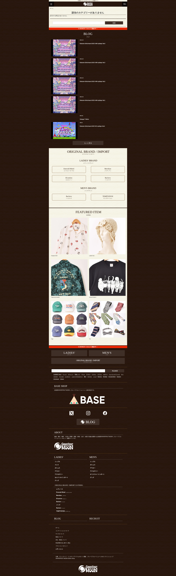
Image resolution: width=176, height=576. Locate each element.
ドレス (57, 465)
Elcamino (61, 498)
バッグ (95, 376)
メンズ (58, 505)
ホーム (51, 8)
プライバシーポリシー (62, 546)
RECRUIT (94, 518)
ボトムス (57, 468)
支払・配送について (61, 540)
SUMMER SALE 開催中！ (88, 28)
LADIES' (58, 457)
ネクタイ (89, 376)
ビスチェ (94, 374)
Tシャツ (65, 374)
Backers (100, 376)
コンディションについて (62, 530)
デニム (83, 374)
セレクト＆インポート (61, 477)
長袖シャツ (77, 374)
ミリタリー (67, 376)
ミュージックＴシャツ (114, 374)
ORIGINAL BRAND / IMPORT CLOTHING (69, 485)
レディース (59, 489)
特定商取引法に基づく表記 (63, 543)
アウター (88, 374)
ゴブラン (99, 374)
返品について (59, 537)
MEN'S (93, 457)
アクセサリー (59, 474)
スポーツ (105, 374)
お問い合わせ (59, 549)
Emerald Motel (112, 376)
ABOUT (58, 432)
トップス (57, 461)
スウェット (70, 374)
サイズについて (60, 534)
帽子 (85, 376)
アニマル (61, 376)
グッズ (57, 480)
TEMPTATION (63, 511)
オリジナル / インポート (97, 474)
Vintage (62, 379)
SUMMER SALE (57, 374)
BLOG (57, 518)
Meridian (105, 376)
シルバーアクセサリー (77, 376)
